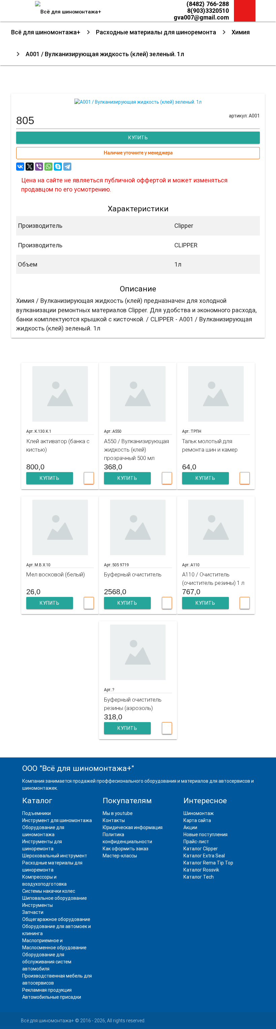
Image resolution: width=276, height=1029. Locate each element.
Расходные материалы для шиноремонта (156, 32)
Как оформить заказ (125, 849)
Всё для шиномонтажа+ (45, 32)
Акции (190, 827)
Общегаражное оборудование (56, 919)
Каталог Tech (198, 877)
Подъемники (36, 813)
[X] (30, 167)
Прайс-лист (196, 842)
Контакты (114, 820)
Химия (241, 32)
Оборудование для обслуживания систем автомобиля (46, 962)
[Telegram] (67, 167)
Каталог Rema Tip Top (208, 863)
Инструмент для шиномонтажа (57, 820)
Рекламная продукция (47, 990)
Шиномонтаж (198, 813)
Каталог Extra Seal (204, 856)
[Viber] (39, 167)
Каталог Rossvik (201, 870)
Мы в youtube (118, 813)
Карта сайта (197, 820)
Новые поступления (205, 834)
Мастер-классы (120, 856)
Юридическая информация (133, 827)
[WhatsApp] (48, 167)
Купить (49, 478)
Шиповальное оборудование (54, 898)
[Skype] (58, 167)
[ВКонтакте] (20, 167)
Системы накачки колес (48, 891)
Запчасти (32, 912)
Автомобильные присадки (51, 997)
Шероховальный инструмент (54, 856)
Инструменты (37, 905)
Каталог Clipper (200, 849)
